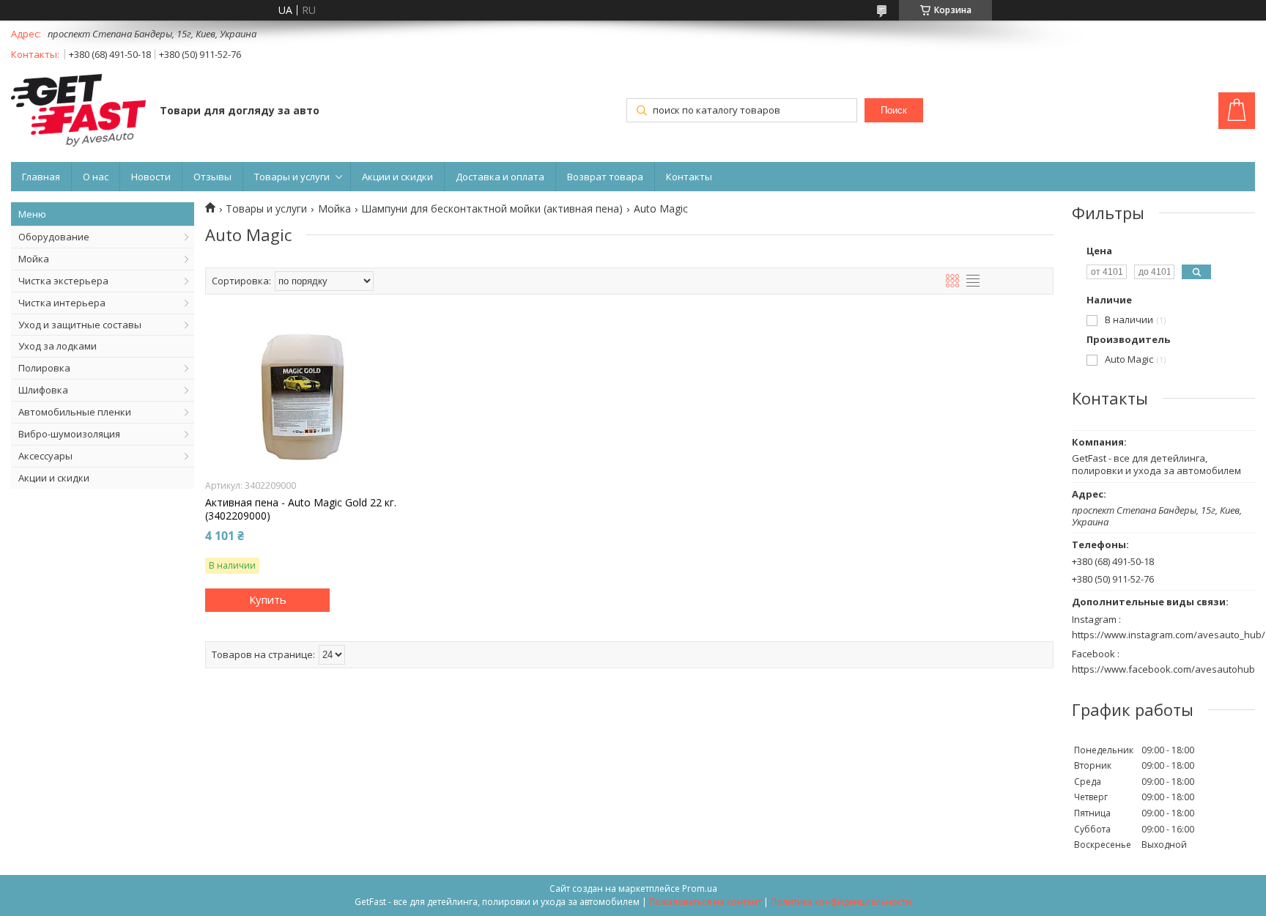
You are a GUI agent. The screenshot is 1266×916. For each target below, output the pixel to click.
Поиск (894, 110)
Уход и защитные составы (79, 324)
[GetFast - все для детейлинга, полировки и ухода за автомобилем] (78, 111)
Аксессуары (45, 455)
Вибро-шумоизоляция (69, 433)
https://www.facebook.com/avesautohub (1163, 669)
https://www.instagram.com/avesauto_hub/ (1168, 634)
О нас (95, 176)
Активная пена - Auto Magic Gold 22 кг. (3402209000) (300, 509)
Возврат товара (605, 176)
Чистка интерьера (62, 302)
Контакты (689, 176)
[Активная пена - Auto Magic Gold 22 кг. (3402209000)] (302, 397)
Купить (267, 599)
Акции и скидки (397, 176)
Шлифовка (43, 389)
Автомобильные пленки (74, 411)
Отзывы (212, 176)
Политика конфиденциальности (841, 901)
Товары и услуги (292, 176)
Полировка (44, 367)
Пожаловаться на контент (705, 901)
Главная (41, 176)
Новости (151, 176)
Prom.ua (699, 888)
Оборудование (53, 236)
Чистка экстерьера (63, 280)
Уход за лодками (57, 345)
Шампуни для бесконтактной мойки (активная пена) (492, 208)
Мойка (33, 258)
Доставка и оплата (500, 176)
